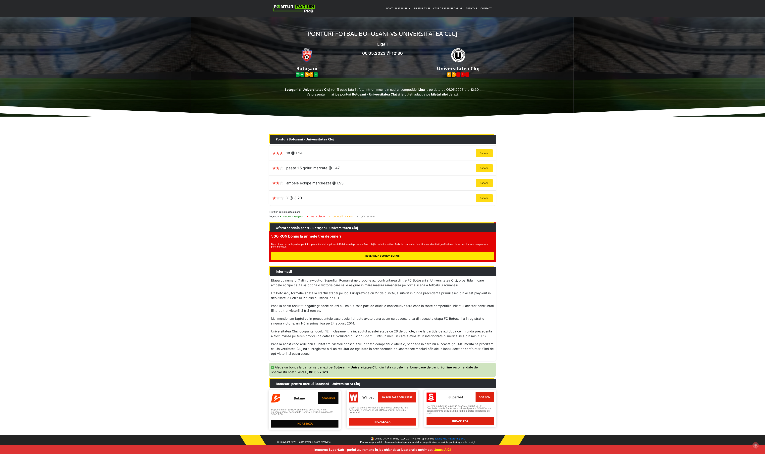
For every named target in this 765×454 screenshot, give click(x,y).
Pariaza (484, 153)
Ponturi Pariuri (396, 8)
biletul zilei (439, 94)
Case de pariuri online (448, 8)
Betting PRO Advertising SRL (449, 438)
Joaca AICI (442, 450)
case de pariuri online (435, 367)
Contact (486, 8)
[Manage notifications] (755, 445)
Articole (471, 8)
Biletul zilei (422, 8)
